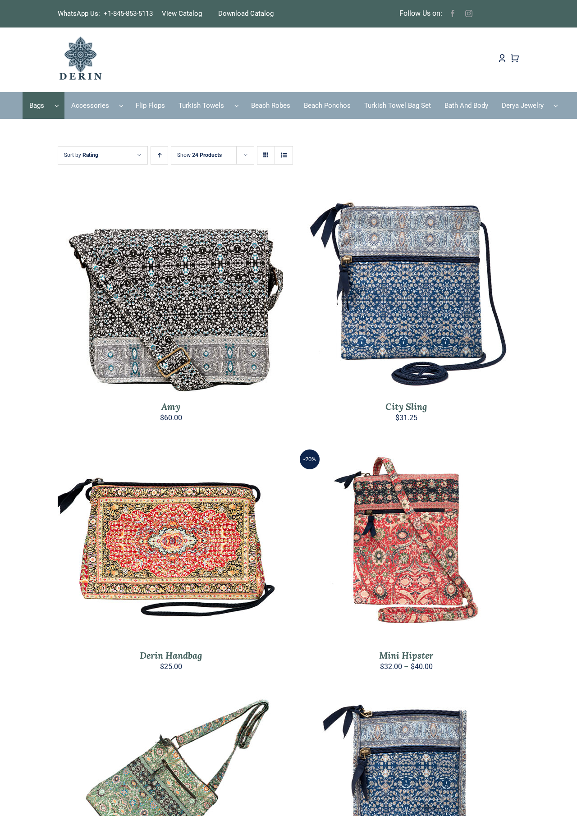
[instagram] (468, 13)
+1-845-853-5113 (131, 13)
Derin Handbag (171, 655)
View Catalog (182, 13)
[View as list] (284, 155)
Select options (151, 293)
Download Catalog (246, 13)
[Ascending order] (159, 155)
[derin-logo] (80, 39)
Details (203, 293)
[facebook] (452, 13)
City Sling (406, 406)
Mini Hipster (406, 655)
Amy (170, 406)
